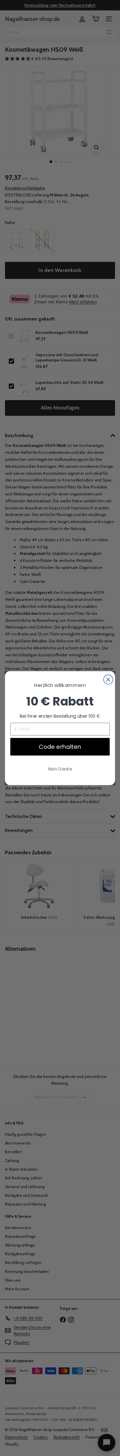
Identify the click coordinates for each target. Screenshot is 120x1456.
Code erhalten (60, 746)
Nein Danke (60, 769)
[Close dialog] (108, 679)
